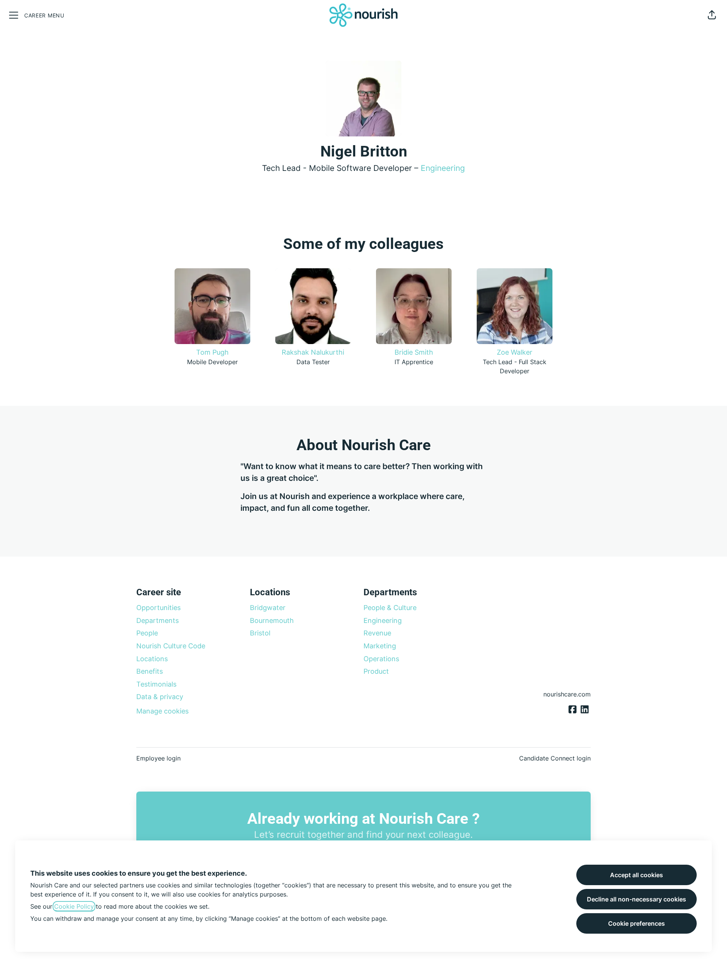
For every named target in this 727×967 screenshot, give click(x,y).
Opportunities (158, 608)
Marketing (380, 646)
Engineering (443, 168)
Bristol (260, 633)
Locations (152, 659)
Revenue (377, 633)
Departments (157, 620)
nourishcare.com (567, 694)
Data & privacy (159, 697)
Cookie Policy (74, 906)
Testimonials (156, 684)
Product (376, 671)
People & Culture (390, 608)
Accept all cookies (636, 875)
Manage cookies (162, 711)
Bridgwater (267, 608)
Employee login (158, 758)
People (147, 633)
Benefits (149, 671)
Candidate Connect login (555, 758)
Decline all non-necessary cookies (636, 899)
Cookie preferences (636, 923)
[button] (711, 15)
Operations (381, 659)
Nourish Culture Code (170, 646)
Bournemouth (272, 620)
